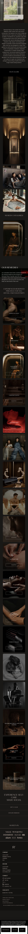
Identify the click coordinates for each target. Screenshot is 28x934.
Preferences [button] (23, 925)
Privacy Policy (6, 899)
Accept (22, 929)
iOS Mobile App (6, 871)
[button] (14, 311)
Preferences (5, 929)
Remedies (5, 868)
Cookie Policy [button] (18, 924)
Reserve (14, 319)
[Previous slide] (2, 95)
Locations (5, 866)
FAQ (3, 860)
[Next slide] (26, 95)
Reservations (14, 16)
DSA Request (6, 901)
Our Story (5, 855)
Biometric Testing (8, 892)
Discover (14, 107)
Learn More (14, 251)
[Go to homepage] (2, 3)
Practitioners (6, 870)
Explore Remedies (13, 813)
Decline (15, 929)
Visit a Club (14, 807)
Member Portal (7, 856)
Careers (5, 858)
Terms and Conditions (8, 897)
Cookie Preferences (8, 902)
